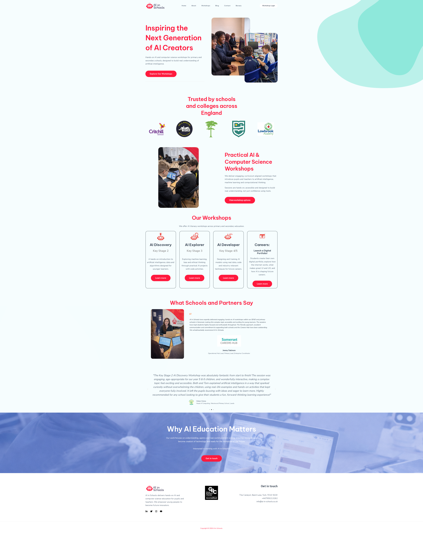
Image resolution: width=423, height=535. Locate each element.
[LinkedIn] (146, 511)
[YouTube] (161, 511)
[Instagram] (156, 511)
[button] (269, 6)
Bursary (238, 6)
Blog (217, 6)
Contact (227, 6)
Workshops (205, 6)
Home (184, 6)
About (193, 6)
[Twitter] (151, 511)
